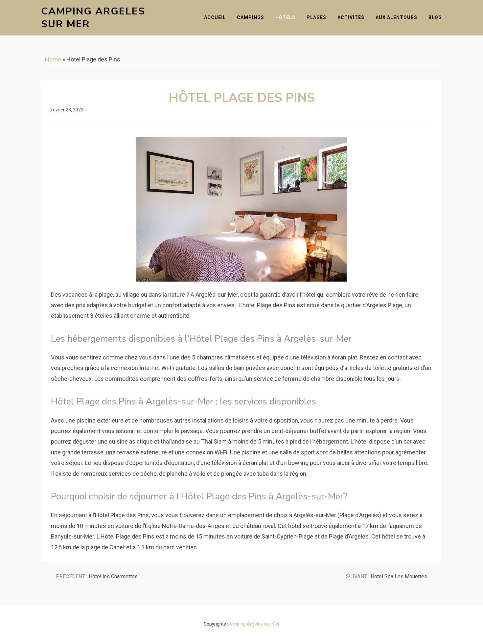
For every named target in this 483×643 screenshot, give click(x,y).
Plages (316, 17)
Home (53, 59)
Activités (350, 17)
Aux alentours (396, 17)
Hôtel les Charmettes (97, 576)
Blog (435, 17)
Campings (250, 17)
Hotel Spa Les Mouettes (386, 576)
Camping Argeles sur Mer (93, 18)
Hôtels (285, 17)
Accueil (215, 17)
